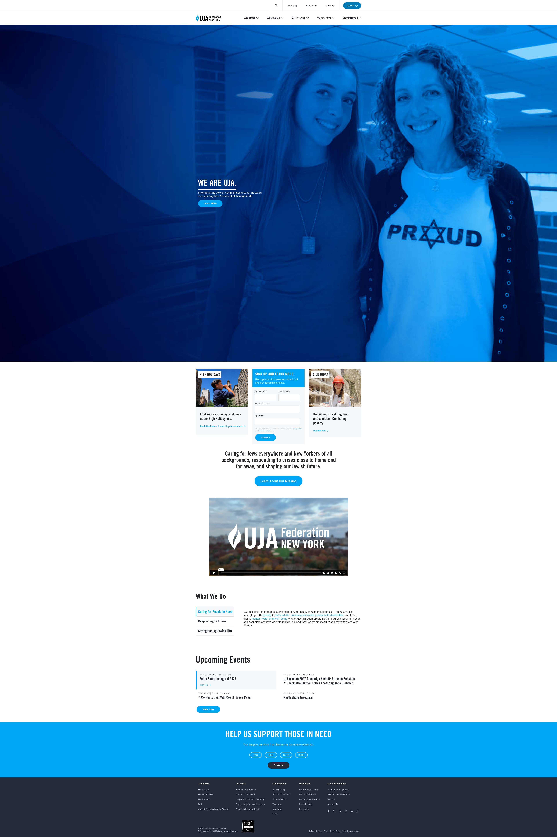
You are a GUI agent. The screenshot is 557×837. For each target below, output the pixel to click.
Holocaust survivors (302, 615)
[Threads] (346, 811)
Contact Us (332, 804)
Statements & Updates (338, 789)
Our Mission (203, 789)
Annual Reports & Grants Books (213, 809)
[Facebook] (328, 811)
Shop (328, 5)
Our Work (241, 783)
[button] (276, 5)
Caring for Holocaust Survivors (250, 804)
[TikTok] (357, 811)
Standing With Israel (245, 794)
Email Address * (262, 403)
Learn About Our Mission (278, 481)
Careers (331, 799)
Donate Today (278, 789)
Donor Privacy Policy (338, 831)
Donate (279, 765)
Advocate (276, 809)
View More (208, 709)
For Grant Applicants (308, 789)
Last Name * (284, 391)
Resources (304, 783)
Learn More (210, 203)
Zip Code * (259, 415)
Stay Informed (350, 17)
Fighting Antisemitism (246, 789)
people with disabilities (329, 615)
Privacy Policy (297, 429)
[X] (334, 811)
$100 (286, 755)
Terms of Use (353, 831)
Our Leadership (205, 794)
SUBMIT (265, 437)
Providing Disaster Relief (247, 809)
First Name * (260, 391)
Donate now (319, 430)
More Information (336, 783)
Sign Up (206, 684)
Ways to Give (324, 17)
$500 (301, 755)
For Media (304, 809)
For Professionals (307, 794)
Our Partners (204, 799)
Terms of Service (264, 431)
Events (290, 5)
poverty (266, 615)
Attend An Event (280, 799)
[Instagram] (340, 811)
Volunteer (276, 804)
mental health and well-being (269, 618)
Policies (312, 831)
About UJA (249, 17)
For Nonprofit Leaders (309, 799)
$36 (270, 755)
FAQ (200, 804)
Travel (275, 814)
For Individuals (306, 804)
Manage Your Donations (338, 794)
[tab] (215, 611)
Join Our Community (281, 794)
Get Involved (298, 17)
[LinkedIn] (352, 811)
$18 (256, 755)
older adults (282, 615)
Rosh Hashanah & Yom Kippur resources (221, 426)
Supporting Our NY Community (250, 799)
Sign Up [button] (309, 5)
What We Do (273, 17)
